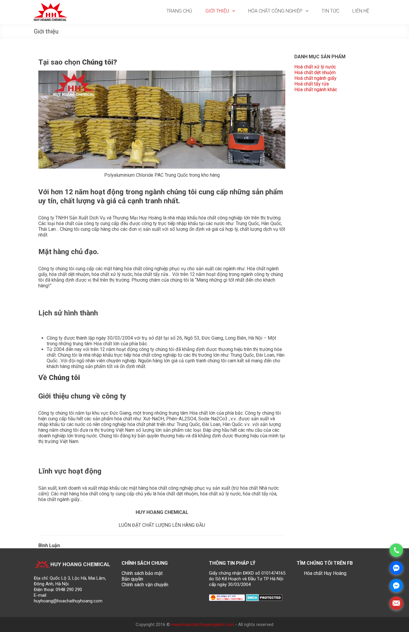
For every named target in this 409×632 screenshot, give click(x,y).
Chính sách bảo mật (142, 573)
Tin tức (330, 11)
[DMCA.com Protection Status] (264, 597)
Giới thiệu (217, 11)
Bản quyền (132, 579)
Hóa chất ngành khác (315, 89)
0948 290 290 (69, 589)
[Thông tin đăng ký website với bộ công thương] (227, 597)
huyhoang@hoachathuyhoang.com (68, 601)
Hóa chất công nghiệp (275, 11)
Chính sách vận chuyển (145, 584)
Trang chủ (179, 11)
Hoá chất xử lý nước (315, 67)
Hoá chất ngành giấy (315, 78)
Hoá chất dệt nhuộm (315, 72)
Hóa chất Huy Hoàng (325, 573)
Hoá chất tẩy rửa (311, 84)
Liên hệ (360, 11)
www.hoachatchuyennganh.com (202, 624)
